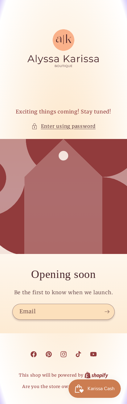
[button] (63, 126)
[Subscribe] (107, 312)
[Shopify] (96, 375)
